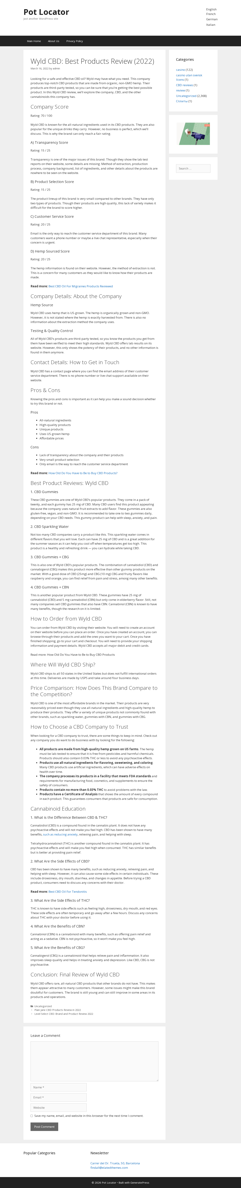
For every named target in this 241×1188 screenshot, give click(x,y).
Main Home (34, 41)
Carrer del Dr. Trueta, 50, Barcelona (115, 1163)
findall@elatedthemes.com (109, 1168)
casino (180, 70)
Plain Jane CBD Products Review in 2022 (57, 1010)
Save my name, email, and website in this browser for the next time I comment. (88, 1116)
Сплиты (182, 101)
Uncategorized (43, 1006)
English (211, 9)
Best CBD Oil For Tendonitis (68, 892)
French (211, 14)
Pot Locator (46, 11)
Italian (210, 25)
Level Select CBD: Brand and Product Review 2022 (63, 1013)
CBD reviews (184, 85)
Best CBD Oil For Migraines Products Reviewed (81, 286)
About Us (53, 41)
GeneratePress (139, 1182)
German (212, 19)
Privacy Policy (74, 41)
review (180, 90)
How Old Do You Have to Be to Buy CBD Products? (83, 473)
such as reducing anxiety (60, 834)
